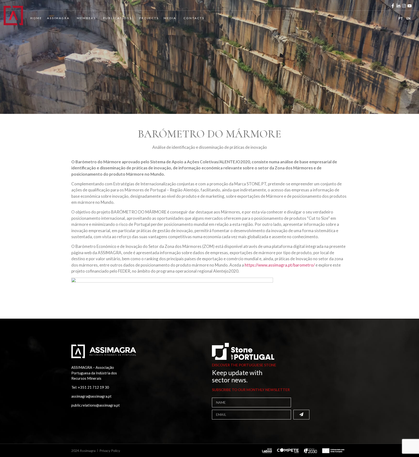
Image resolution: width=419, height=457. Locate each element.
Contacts (194, 18)
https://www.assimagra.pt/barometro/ (280, 265)
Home (36, 18)
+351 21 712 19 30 (93, 387)
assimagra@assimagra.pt (91, 396)
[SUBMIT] (301, 414)
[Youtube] (409, 6)
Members (86, 18)
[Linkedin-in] (398, 6)
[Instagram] (404, 6)
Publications (117, 18)
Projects (149, 18)
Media (170, 18)
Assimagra (58, 18)
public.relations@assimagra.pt (95, 405)
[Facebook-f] (393, 6)
